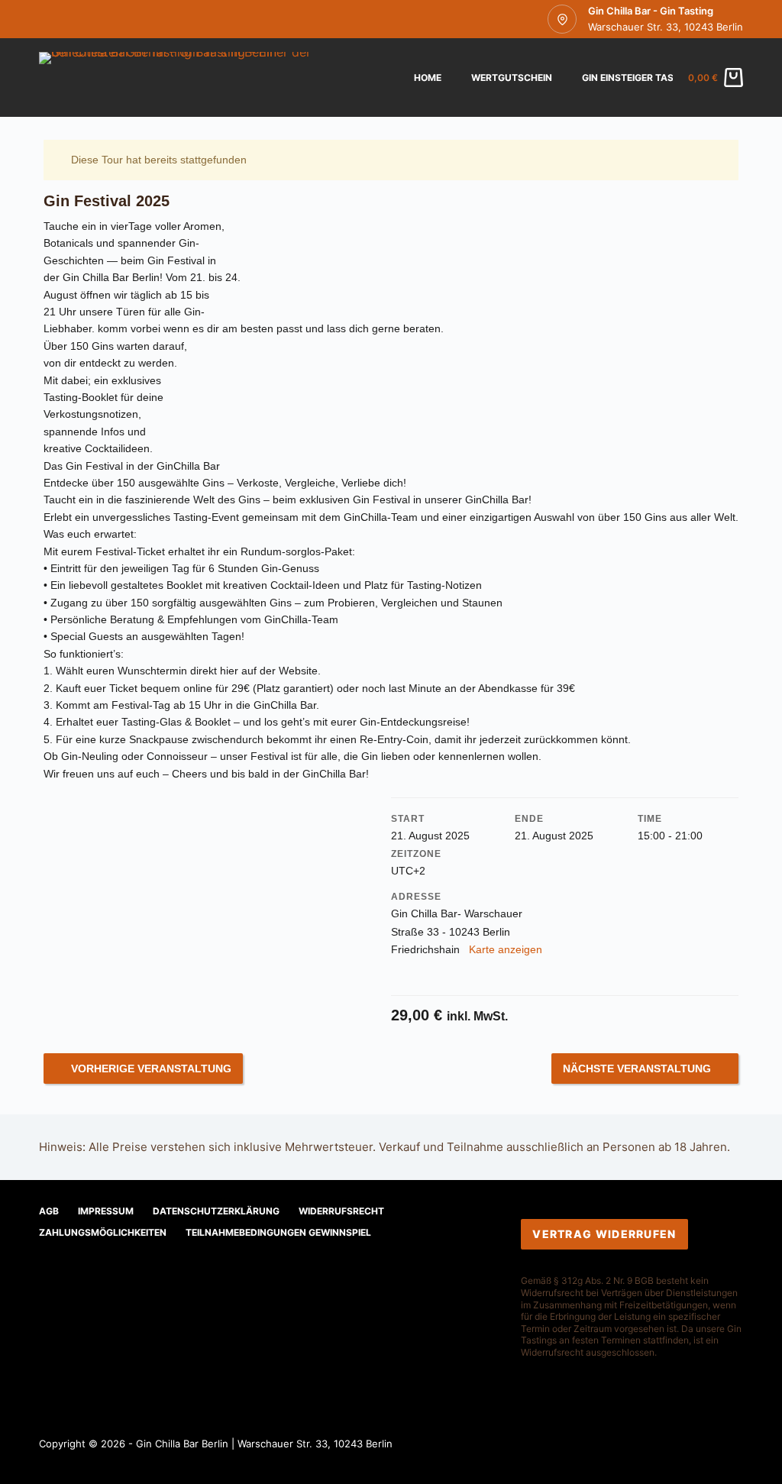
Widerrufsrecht (341, 1211)
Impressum (106, 1211)
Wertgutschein (511, 77)
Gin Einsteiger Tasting (639, 77)
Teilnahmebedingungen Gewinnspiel (278, 1232)
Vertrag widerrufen (604, 1233)
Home (427, 77)
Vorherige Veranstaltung (151, 1068)
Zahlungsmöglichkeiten (102, 1232)
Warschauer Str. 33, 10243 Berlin (665, 27)
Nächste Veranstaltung (637, 1068)
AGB (49, 1211)
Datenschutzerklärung (216, 1211)
